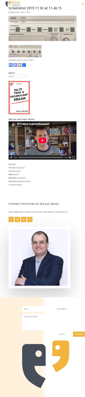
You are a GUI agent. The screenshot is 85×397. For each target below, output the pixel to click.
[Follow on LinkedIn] (23, 219)
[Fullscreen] (73, 157)
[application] (42, 140)
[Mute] (70, 157)
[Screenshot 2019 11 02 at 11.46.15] (25, 56)
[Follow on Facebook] (11, 219)
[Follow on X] (29, 219)
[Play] (11, 157)
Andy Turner (15, 12)
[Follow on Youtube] (17, 219)
